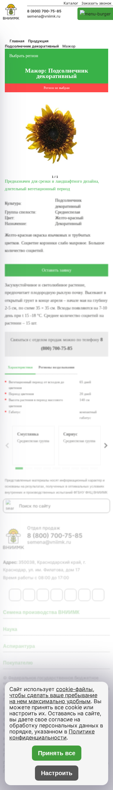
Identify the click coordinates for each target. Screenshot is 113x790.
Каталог (71, 3)
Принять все (56, 753)
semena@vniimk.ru (43, 16)
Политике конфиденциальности (52, 734)
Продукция (38, 41)
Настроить (56, 773)
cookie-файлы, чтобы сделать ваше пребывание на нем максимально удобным (53, 695)
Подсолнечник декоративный (32, 46)
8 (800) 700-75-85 (44, 11)
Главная (17, 41)
